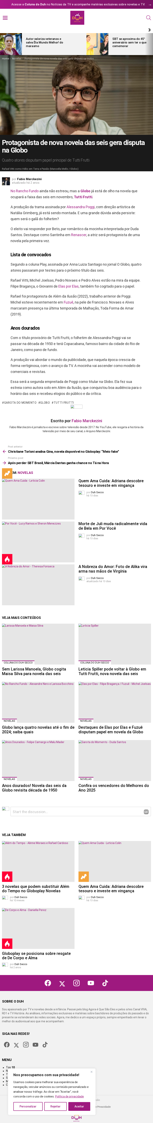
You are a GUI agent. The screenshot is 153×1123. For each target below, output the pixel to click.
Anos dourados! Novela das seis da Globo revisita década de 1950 (34, 788)
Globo (85, 191)
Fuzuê (68, 302)
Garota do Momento (20, 402)
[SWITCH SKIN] (149, 30)
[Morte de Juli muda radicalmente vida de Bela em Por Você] (38, 542)
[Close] (91, 1071)
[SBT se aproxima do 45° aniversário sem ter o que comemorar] (97, 44)
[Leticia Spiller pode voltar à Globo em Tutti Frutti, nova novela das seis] (114, 644)
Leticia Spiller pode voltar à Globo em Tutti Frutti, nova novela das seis (112, 671)
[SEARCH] (148, 18)
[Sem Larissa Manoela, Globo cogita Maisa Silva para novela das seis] (38, 644)
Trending (7, 473)
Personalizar (28, 1106)
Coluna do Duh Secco (18, 662)
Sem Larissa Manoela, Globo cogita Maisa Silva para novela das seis (34, 671)
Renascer (78, 235)
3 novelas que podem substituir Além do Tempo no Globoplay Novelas (35, 888)
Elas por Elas (68, 286)
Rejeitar (55, 1106)
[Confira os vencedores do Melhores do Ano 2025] (114, 760)
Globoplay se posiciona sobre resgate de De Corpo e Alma (36, 955)
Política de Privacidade (98, 1106)
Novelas (25, 473)
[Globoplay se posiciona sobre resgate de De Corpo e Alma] (38, 928)
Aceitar (79, 1106)
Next (151, 44)
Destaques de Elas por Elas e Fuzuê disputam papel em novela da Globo (110, 729)
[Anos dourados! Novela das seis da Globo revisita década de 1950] (38, 760)
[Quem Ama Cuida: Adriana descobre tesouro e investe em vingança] (38, 499)
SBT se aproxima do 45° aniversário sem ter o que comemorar (129, 42)
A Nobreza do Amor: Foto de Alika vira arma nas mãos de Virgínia (112, 569)
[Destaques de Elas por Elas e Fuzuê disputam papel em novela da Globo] (114, 702)
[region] (52, 1091)
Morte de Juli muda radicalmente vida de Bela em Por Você (112, 526)
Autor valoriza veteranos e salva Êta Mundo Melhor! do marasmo (44, 42)
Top (10, 1067)
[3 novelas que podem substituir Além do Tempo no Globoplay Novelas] (38, 861)
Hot (7, 559)
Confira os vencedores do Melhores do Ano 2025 (113, 788)
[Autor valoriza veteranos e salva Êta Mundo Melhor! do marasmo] (11, 44)
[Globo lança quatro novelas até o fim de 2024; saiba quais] (38, 702)
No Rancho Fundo (25, 191)
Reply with (146, 811)
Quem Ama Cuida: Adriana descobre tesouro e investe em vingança (111, 483)
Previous (2, 44)
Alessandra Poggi (81, 207)
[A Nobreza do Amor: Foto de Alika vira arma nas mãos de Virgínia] (38, 584)
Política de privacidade (69, 1096)
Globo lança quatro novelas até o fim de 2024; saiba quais (38, 729)
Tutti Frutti (83, 197)
